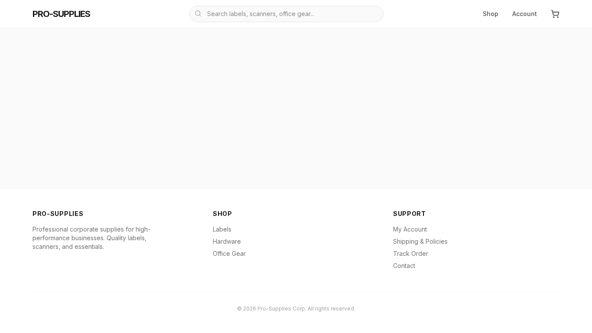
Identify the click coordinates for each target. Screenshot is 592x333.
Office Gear (229, 253)
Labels (222, 229)
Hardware (227, 241)
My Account (410, 229)
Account (524, 13)
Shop (490, 13)
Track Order (410, 253)
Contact (404, 265)
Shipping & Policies (420, 241)
